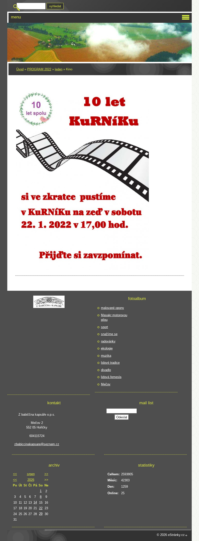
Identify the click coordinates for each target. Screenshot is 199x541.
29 (40, 514)
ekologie (107, 348)
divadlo (106, 370)
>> (46, 474)
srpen (31, 474)
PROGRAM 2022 (39, 69)
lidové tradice (110, 362)
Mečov (105, 384)
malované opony (112, 308)
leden (58, 69)
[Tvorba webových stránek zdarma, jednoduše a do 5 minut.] (186, 535)
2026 (30, 480)
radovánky (108, 341)
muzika (106, 355)
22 (40, 508)
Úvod (20, 69)
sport (104, 327)
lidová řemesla (111, 377)
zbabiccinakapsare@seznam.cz (36, 444)
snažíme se (109, 334)
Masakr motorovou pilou (114, 317)
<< (15, 474)
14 (35, 502)
